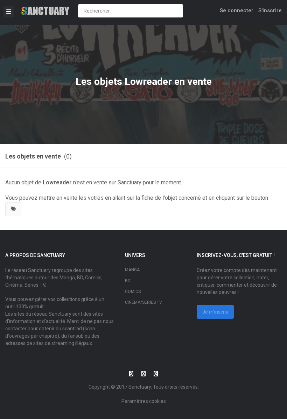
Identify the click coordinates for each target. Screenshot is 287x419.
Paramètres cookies (143, 401)
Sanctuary (139, 387)
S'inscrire (270, 10)
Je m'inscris (215, 312)
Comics (133, 291)
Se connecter (236, 10)
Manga (132, 269)
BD (128, 280)
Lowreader (148, 81)
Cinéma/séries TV (143, 302)
